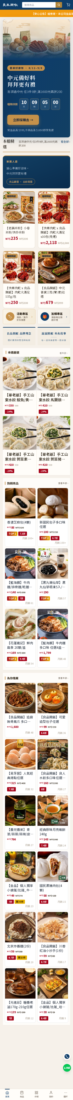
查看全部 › (63, 483)
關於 (66, 1096)
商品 (22, 1096)
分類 (36, 1096)
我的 (51, 1096)
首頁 (7, 1096)
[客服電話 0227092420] (67, 1057)
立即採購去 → (23, 119)
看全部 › (65, 141)
